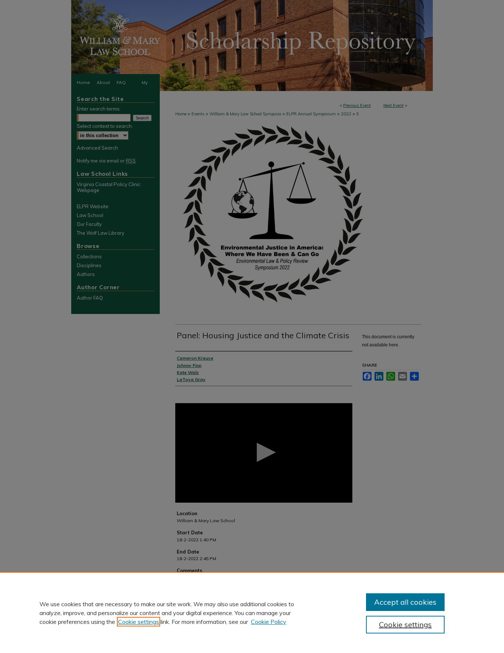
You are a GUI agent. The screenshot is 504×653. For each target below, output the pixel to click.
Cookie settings (138, 621)
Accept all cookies (405, 602)
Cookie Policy (268, 621)
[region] (252, 612)
